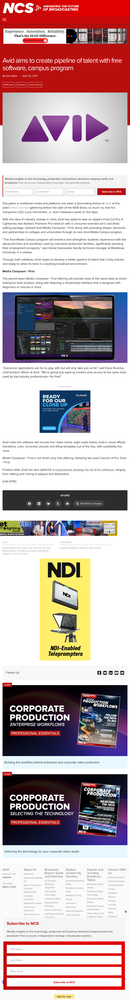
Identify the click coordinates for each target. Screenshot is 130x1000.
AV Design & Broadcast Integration (51, 884)
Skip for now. (64, 996)
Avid (108, 203)
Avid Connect (20, 207)
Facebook (112, 893)
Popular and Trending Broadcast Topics (95, 875)
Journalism (71, 903)
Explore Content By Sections (73, 873)
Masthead (28, 874)
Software (21, 84)
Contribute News (116, 885)
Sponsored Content (33, 903)
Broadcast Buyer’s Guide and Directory (54, 873)
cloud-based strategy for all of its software (84, 469)
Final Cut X (24, 553)
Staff (6, 869)
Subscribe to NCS (116, 877)
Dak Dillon (11, 76)
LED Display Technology (50, 893)
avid (30, 547)
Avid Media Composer (27, 550)
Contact (111, 889)
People (69, 899)
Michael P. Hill (9, 874)
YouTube (112, 900)
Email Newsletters (116, 881)
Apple (24, 547)
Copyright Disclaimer (29, 897)
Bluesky (111, 896)
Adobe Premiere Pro (12, 547)
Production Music (53, 898)
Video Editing (35, 84)
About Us (30, 869)
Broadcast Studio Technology (95, 893)
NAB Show (9, 84)
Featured (64, 547)
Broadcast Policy (73, 895)
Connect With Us (117, 871)
